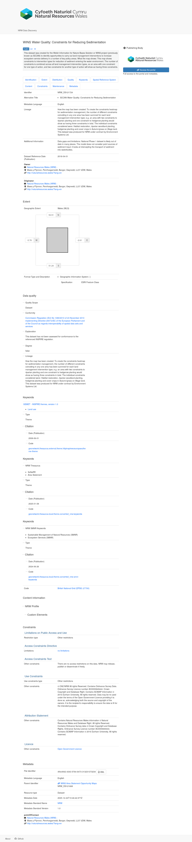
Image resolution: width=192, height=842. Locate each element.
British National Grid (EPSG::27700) (73, 588)
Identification (30, 79)
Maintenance (58, 86)
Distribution (57, 79)
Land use (32, 409)
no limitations (63, 650)
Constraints (42, 86)
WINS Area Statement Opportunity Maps (78, 783)
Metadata (73, 86)
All (35, 49)
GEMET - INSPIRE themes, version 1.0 (40, 404)
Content (28, 86)
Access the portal (147, 69)
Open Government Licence (70, 748)
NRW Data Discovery (27, 30)
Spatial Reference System (104, 79)
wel (31, 49)
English (26, 49)
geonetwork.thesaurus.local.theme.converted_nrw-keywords (55, 513)
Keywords (83, 79)
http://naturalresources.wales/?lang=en (44, 172)
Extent (44, 79)
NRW (60, 803)
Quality (71, 79)
